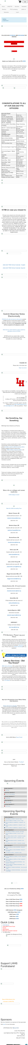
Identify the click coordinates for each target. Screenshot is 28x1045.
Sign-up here (16, 1028)
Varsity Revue (8, 798)
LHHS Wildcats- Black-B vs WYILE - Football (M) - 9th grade (15, 836)
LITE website (7, 680)
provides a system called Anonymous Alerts (14, 447)
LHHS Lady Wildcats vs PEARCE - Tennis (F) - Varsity (14, 820)
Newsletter (24, 6)
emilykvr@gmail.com (9, 405)
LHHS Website (6, 925)
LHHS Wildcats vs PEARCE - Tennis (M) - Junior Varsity (15, 831)
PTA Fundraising (14, 9)
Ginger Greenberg (18, 646)
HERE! (24, 61)
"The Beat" (21, 762)
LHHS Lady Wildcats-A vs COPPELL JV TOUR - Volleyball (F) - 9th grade (16, 857)
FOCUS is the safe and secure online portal (12, 319)
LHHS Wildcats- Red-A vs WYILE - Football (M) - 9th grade (15, 843)
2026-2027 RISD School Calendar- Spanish (14, 268)
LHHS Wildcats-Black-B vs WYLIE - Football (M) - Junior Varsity (15, 841)
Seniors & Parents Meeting (10, 794)
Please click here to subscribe (10, 706)
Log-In (17, 12)
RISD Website (6, 929)
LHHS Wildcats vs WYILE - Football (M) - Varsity (13, 852)
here (4, 1024)
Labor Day (7, 790)
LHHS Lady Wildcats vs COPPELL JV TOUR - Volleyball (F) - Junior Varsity (16, 860)
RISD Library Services (7, 666)
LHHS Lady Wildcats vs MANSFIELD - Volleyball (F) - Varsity (15, 827)
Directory (4, 9)
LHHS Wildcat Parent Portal (9, 926)
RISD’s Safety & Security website (14, 449)
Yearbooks (6, 12)
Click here (21, 645)
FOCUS (4, 928)
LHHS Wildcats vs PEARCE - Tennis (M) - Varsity (14, 818)
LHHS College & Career (14, 494)
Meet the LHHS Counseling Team (14, 508)
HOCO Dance (8, 806)
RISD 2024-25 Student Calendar (10, 930)
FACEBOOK (12, 35)
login (25, 1)
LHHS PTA (9, 6)
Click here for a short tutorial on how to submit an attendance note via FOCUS (14, 330)
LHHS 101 (23, 9)
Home (3, 6)
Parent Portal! (19, 737)
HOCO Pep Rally (8, 802)
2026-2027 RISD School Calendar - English (14, 265)
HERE (22, 888)
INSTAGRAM (21, 35)
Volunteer (17, 6)
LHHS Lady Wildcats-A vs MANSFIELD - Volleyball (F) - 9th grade (15, 823)
